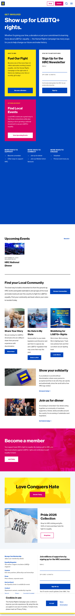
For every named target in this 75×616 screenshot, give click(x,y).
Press (6, 576)
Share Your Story (14, 330)
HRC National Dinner (12, 264)
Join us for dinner (36, 156)
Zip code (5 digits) (52, 74)
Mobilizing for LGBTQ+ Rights (58, 332)
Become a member (14, 156)
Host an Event (9, 582)
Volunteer (56, 156)
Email (48, 66)
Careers (7, 570)
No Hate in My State (35, 332)
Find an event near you (61, 159)
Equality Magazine (10, 562)
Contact (7, 588)
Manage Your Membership (13, 556)
